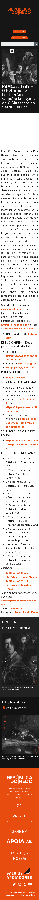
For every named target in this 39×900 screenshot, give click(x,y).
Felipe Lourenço (15, 377)
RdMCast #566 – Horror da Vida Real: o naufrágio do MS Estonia (20, 757)
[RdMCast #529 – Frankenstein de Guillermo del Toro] (19, 659)
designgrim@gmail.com (20, 367)
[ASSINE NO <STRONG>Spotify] (4, 707)
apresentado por (11, 309)
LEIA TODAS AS (16, 628)
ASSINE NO (16, 708)
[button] (36, 24)
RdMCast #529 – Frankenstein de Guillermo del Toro (17, 688)
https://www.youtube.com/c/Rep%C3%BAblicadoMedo (21, 444)
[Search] (36, 44)
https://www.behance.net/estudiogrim (21, 357)
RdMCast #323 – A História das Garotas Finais (18, 585)
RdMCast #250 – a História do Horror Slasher (21, 575)
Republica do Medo (26, 612)
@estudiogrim (27, 363)
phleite (32, 895)
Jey (27, 325)
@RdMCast (16, 608)
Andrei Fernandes (11, 325)
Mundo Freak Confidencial (21, 328)
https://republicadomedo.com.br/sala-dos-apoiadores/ (21, 423)
